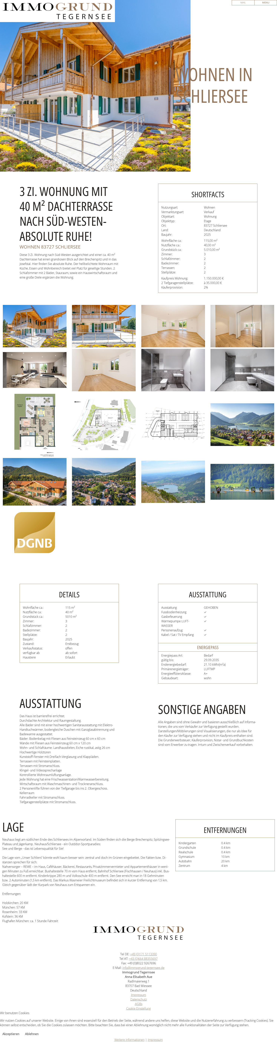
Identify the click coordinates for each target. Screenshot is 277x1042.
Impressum (138, 995)
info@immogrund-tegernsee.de (143, 968)
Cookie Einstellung (138, 1008)
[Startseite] (57, 11)
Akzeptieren (10, 1034)
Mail (243, 2)
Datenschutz (138, 999)
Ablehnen (32, 1034)
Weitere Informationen (129, 1040)
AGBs (138, 1004)
